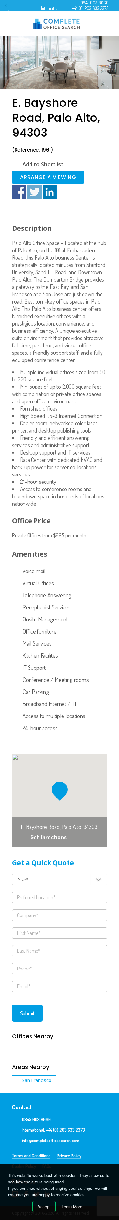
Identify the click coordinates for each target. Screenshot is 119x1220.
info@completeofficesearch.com (50, 1140)
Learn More (72, 1206)
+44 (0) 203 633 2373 (90, 8)
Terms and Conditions (31, 1155)
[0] (12, 7)
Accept (43, 1206)
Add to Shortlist (43, 164)
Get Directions (48, 836)
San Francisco (36, 1080)
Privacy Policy (69, 1155)
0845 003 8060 (94, 2)
